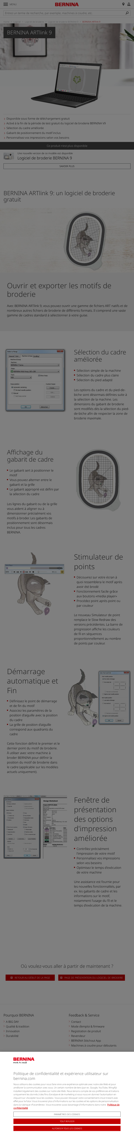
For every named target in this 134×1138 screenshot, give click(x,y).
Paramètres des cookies (67, 1114)
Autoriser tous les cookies (67, 1128)
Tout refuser (67, 1121)
